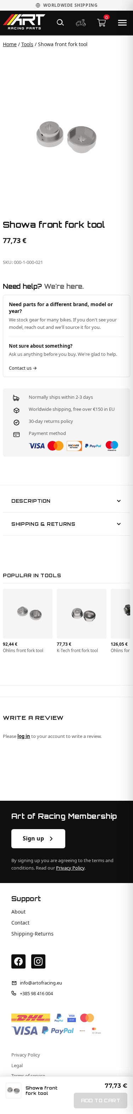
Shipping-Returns (32, 934)
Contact (20, 923)
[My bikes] (80, 22)
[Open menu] (122, 22)
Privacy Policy (70, 868)
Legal (17, 1066)
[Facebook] (18, 961)
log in (23, 736)
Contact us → (23, 368)
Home (10, 44)
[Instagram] (38, 961)
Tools (27, 44)
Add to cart (100, 1100)
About (18, 912)
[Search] (60, 22)
